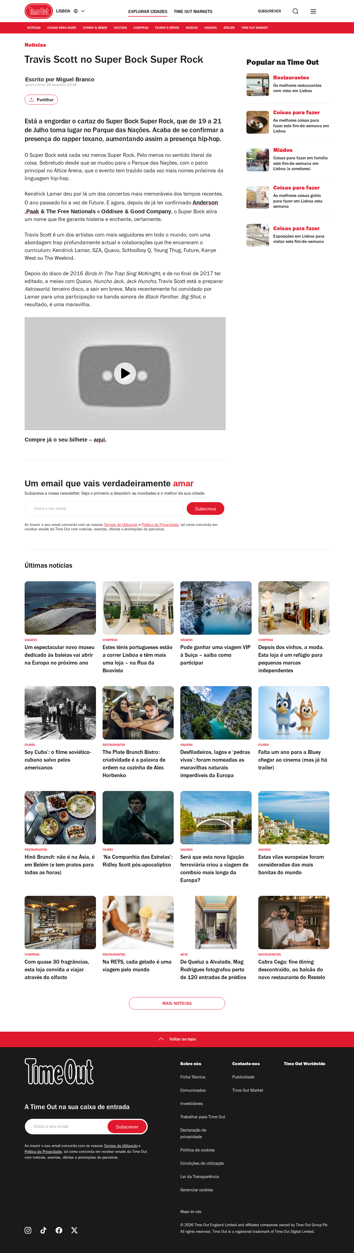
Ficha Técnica (192, 1077)
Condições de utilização (202, 1164)
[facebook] (59, 1230)
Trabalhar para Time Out (202, 1117)
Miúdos (192, 28)
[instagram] (28, 1230)
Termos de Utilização (120, 525)
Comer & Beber (95, 28)
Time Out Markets (193, 12)
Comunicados (192, 1091)
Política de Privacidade (160, 525)
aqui (99, 440)
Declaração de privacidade (193, 1134)
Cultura (120, 28)
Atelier (229, 28)
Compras (141, 28)
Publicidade (243, 1077)
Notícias (34, 28)
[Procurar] (295, 11)
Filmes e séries (167, 28)
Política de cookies (197, 1150)
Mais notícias (177, 1004)
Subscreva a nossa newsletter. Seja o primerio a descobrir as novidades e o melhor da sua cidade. (115, 494)
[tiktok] (43, 1230)
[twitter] (74, 1230)
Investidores (191, 1104)
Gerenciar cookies (196, 1190)
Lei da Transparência (199, 1177)
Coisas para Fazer (61, 28)
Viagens (210, 28)
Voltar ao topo (183, 1039)
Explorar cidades (147, 12)
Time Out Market (254, 28)
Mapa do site (190, 1212)
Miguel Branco (75, 79)
